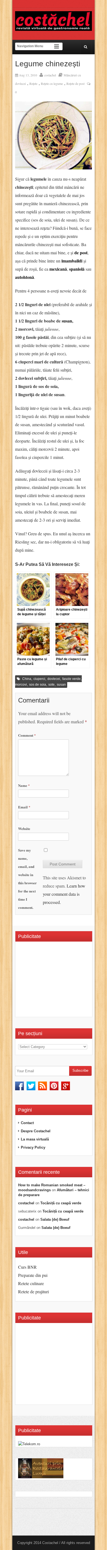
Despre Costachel (35, 1131)
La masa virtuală (35, 1139)
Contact (27, 1123)
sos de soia (37, 684)
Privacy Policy (33, 1147)
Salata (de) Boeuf (54, 1219)
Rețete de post (75, 83)
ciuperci (39, 679)
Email (24, 807)
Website (24, 828)
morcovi (21, 684)
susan (67, 321)
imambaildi (71, 261)
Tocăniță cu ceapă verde (60, 1203)
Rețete (33, 83)
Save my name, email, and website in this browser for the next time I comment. (27, 878)
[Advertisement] (62, 981)
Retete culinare (31, 1283)
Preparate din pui (32, 1275)
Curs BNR (27, 1267)
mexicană (58, 269)
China (26, 679)
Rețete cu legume (52, 83)
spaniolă (77, 269)
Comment (27, 735)
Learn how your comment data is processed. (64, 894)
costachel (50, 75)
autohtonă (24, 277)
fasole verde (71, 679)
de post (81, 252)
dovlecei (53, 679)
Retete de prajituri (33, 1291)
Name (24, 785)
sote (51, 684)
